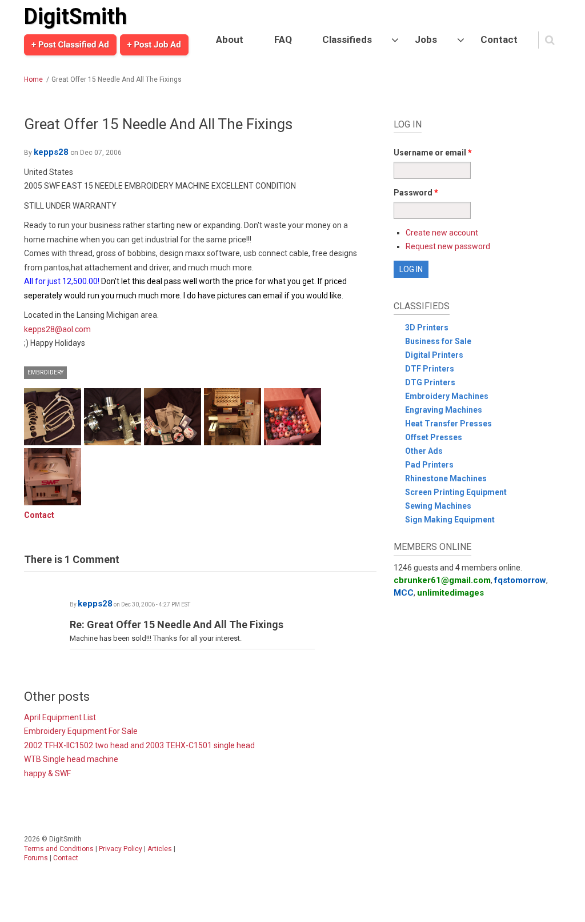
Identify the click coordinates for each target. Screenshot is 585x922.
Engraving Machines (443, 409)
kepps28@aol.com (57, 329)
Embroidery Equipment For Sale (81, 731)
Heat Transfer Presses (448, 423)
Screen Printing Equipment (456, 492)
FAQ (283, 39)
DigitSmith (75, 16)
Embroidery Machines (446, 396)
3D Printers (426, 327)
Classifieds (347, 39)
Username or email (433, 152)
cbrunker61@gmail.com (442, 580)
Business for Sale (438, 341)
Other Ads (424, 451)
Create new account (442, 232)
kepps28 (51, 152)
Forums (36, 858)
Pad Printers (429, 464)
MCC (404, 593)
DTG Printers (430, 382)
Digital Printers (434, 355)
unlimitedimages (450, 593)
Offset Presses (433, 437)
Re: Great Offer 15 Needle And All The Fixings (176, 624)
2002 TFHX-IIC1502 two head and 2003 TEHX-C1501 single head (139, 745)
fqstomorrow (520, 580)
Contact (499, 39)
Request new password (448, 246)
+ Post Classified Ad (70, 44)
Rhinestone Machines (446, 478)
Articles (159, 849)
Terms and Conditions (59, 849)
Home (33, 79)
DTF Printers (429, 368)
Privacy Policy (120, 849)
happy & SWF (47, 773)
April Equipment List (60, 717)
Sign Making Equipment (450, 519)
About (229, 39)
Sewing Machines (438, 505)
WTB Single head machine (71, 759)
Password (416, 192)
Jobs (426, 39)
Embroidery (45, 372)
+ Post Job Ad (154, 44)
